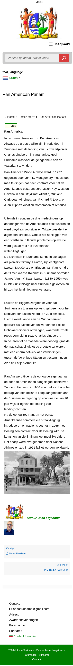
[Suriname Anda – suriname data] (1, 44)
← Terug (11, 125)
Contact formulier (25, 636)
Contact (36, 659)
